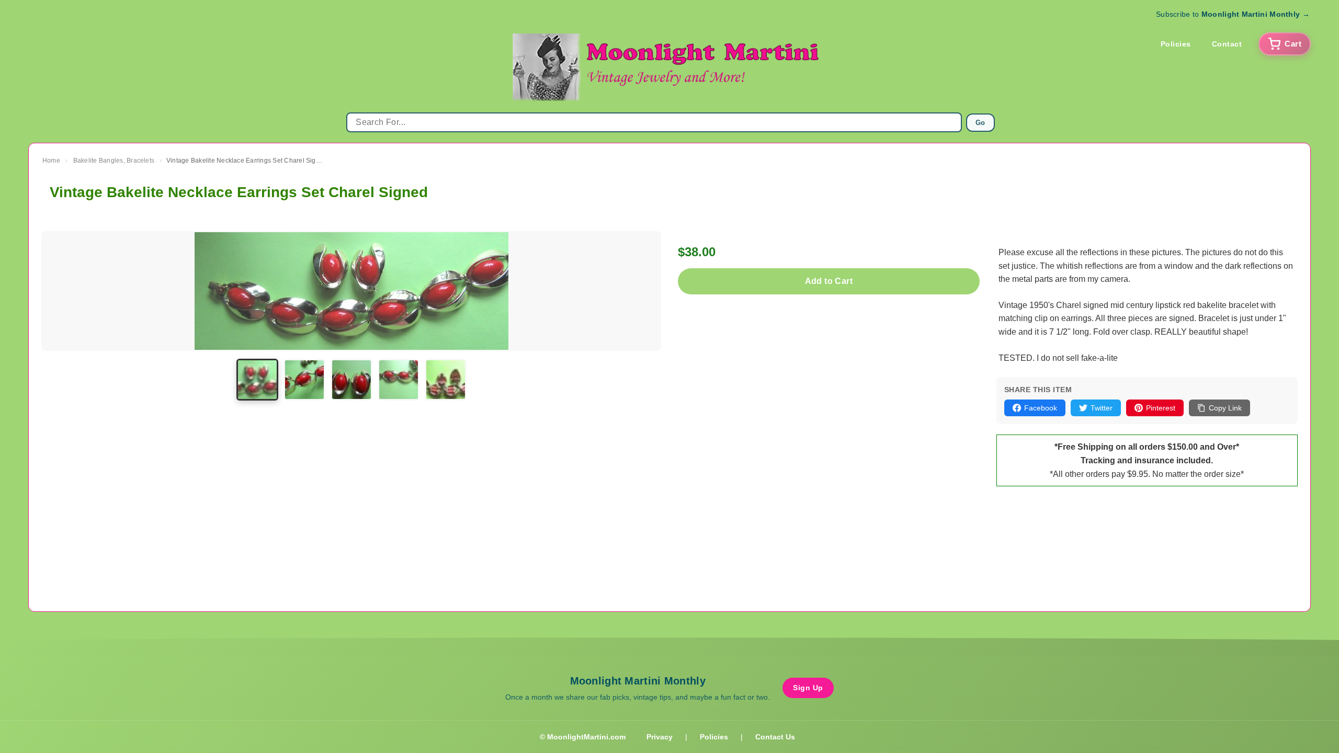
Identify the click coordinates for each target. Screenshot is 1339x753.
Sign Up (808, 687)
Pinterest (1160, 408)
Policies (1176, 44)
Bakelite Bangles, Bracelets (113, 160)
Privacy (659, 737)
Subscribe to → (1233, 14)
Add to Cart (829, 281)
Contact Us (775, 737)
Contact (1227, 44)
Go (980, 123)
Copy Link (1225, 408)
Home (51, 160)
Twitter (1102, 408)
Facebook (1040, 408)
